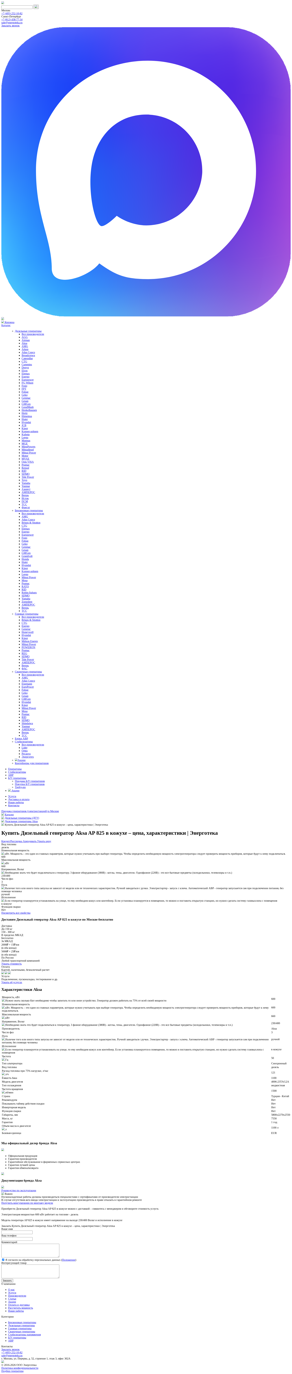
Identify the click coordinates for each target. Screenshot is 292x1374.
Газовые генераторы (26, 613)
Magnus (26, 440)
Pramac (26, 464)
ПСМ (25, 501)
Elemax (26, 373)
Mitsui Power (29, 452)
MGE (25, 443)
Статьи (12, 1298)
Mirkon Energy (30, 641)
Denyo (25, 367)
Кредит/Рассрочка (12, 841)
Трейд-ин (20, 787)
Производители (17, 1295)
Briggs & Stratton (31, 522)
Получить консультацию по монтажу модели (27, 1203)
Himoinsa (27, 416)
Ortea (25, 750)
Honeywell (27, 632)
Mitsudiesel (28, 449)
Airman (26, 340)
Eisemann (27, 683)
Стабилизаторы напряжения (24, 1334)
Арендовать (30, 841)
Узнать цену (44, 841)
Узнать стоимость (11, 963)
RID (24, 470)
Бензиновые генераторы (29, 510)
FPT (24, 388)
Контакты (13, 805)
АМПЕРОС (28, 492)
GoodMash (28, 407)
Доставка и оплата (18, 799)
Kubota (26, 434)
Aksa (24, 343)
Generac (26, 629)
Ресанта (26, 753)
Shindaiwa (27, 723)
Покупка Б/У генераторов (30, 784)
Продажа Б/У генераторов (30, 781)
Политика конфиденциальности (19, 1368)
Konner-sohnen (30, 431)
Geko (25, 394)
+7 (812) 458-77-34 (11, 19)
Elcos (25, 370)
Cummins (27, 364)
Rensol (25, 467)
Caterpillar (27, 358)
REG (24, 653)
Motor (25, 455)
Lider (24, 747)
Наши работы (16, 802)
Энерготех (28, 756)
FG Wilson (27, 382)
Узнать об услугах (11, 982)
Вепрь (25, 495)
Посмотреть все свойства (15, 912)
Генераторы (15, 769)
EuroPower (28, 686)
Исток (25, 498)
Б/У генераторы (17, 778)
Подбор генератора (12, 1371)
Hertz (25, 413)
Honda (25, 559)
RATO (25, 586)
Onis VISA (28, 461)
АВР (11, 775)
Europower (28, 379)
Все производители (33, 334)
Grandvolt (27, 556)
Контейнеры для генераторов (32, 763)
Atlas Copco (28, 352)
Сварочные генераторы (28, 671)
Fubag (25, 391)
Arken (25, 349)
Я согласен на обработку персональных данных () (40, 1259)
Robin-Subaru (29, 592)
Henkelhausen (29, 410)
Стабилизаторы (24, 741)
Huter (25, 419)
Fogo (24, 385)
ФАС (24, 668)
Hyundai (26, 422)
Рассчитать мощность (20, 1307)
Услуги (12, 796)
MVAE (25, 458)
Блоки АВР (21, 738)
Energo (25, 376)
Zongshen (27, 601)
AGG (25, 337)
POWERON (28, 647)
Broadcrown (28, 355)
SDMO (26, 474)
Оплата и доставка (19, 1304)
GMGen (26, 404)
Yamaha (26, 483)
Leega (25, 437)
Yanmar (26, 486)
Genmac (26, 398)
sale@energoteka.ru (11, 22)
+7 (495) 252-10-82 (11, 13)
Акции (22, 760)
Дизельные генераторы (28, 331)
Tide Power (28, 477)
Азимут (26, 489)
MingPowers (28, 446)
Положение (68, 1259)
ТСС (24, 504)
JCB (24, 425)
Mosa (25, 580)
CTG (24, 361)
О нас (11, 1289)
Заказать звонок (10, 25)
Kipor (25, 428)
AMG (25, 346)
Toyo (24, 480)
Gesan (25, 401)
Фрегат (26, 507)
